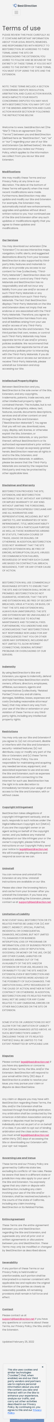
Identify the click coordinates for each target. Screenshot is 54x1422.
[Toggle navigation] (16, 12)
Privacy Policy (27, 1418)
